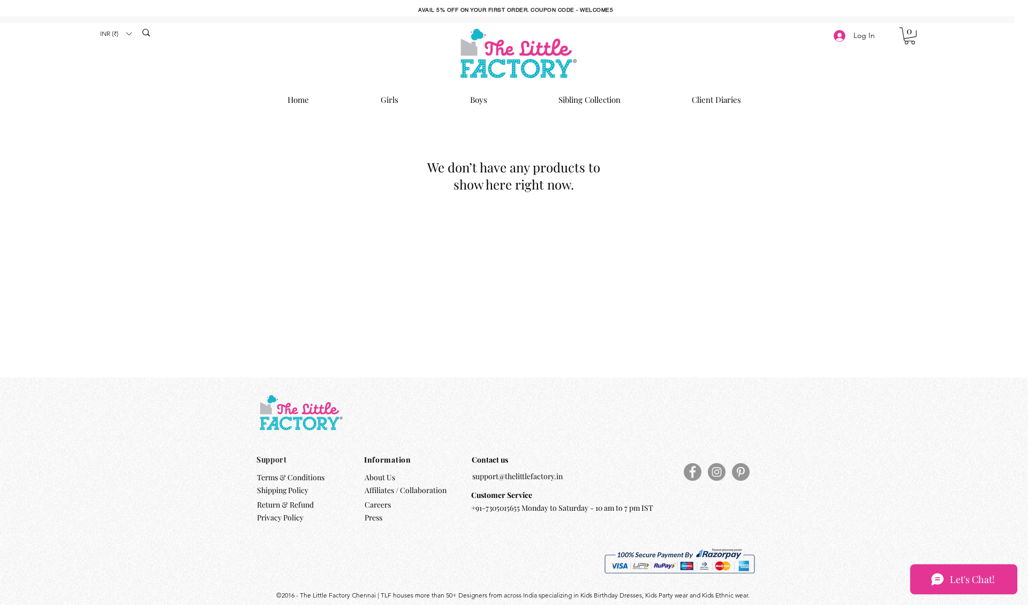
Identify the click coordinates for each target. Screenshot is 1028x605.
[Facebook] (692, 472)
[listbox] (115, 33)
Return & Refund (286, 505)
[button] (115, 33)
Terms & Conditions (290, 477)
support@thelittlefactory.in (517, 476)
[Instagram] (716, 472)
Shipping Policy (282, 490)
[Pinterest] (741, 472)
